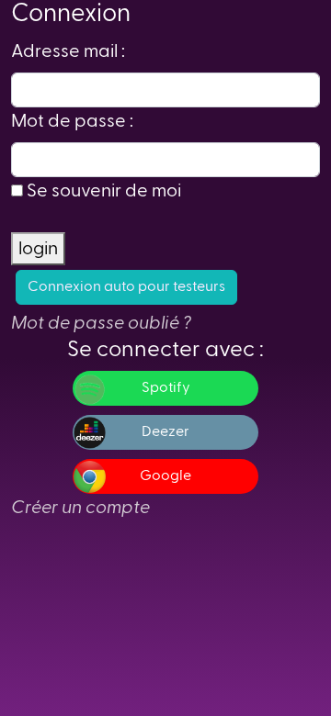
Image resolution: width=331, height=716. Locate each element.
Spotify (166, 388)
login (38, 249)
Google (165, 476)
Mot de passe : (72, 121)
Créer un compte (80, 507)
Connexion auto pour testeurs (126, 287)
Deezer (165, 432)
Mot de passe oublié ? (101, 323)
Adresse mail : (68, 51)
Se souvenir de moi (104, 191)
